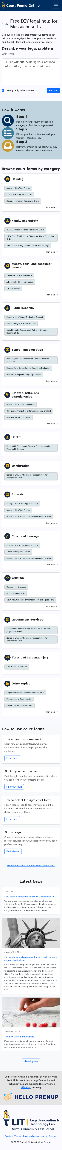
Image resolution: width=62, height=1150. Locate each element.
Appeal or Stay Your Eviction (18, 188)
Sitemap (52, 1136)
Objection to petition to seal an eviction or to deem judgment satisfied (28, 630)
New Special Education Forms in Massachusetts (29, 896)
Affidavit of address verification (19, 282)
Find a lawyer (13, 851)
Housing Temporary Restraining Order (22, 201)
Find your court (14, 786)
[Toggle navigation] (56, 6)
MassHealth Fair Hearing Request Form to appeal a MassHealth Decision (28, 447)
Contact (9, 1136)
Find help (53, 90)
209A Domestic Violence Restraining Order (25, 230)
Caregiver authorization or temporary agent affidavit (28, 411)
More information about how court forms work (31, 865)
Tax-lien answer (13, 288)
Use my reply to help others (19, 90)
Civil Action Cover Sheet (16, 666)
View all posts (31, 1061)
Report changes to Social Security (21, 323)
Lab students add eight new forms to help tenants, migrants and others (30, 959)
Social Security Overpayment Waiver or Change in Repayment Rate (27, 331)
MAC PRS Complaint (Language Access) (23, 374)
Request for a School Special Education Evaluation (28, 368)
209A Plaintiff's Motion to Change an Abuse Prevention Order (30, 237)
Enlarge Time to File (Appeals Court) (22, 503)
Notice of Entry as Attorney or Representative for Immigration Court (26, 476)
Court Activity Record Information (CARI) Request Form (30, 600)
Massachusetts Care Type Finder (20, 404)
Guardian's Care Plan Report (18, 417)
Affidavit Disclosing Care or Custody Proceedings (27, 245)
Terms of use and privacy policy (30, 1136)
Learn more (12, 758)
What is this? (8, 53)
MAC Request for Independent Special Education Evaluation (27, 360)
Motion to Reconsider (15, 593)
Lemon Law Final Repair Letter (19, 705)
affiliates (25, 1087)
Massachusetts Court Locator (18, 699)
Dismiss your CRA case (16, 587)
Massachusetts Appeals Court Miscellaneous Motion (28, 516)
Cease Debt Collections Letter (19, 275)
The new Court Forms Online (19, 1036)
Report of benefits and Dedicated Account (24, 317)
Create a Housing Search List (19, 194)
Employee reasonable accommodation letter (25, 692)
